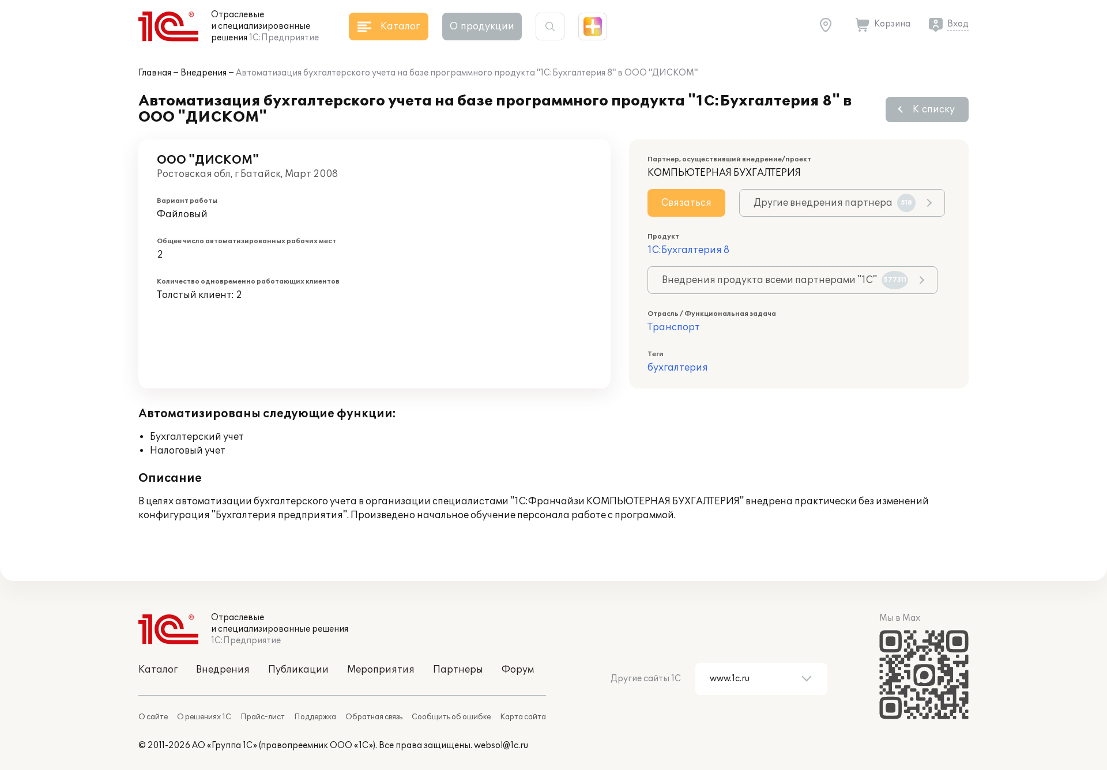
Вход (958, 24)
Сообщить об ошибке (451, 717)
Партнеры (458, 669)
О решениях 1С (204, 717)
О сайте (153, 717)
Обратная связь (373, 717)
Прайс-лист (262, 717)
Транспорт (673, 327)
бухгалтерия (677, 367)
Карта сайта (523, 717)
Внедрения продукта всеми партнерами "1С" (784, 280)
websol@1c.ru (501, 745)
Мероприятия (381, 669)
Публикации (298, 669)
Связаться (686, 203)
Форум (518, 669)
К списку (934, 109)
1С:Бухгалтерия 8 (688, 250)
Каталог (158, 669)
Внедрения (203, 73)
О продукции (482, 26)
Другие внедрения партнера (833, 203)
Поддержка (315, 717)
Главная (154, 73)
